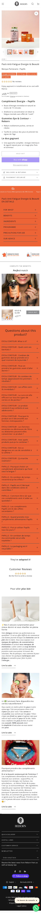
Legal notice (21, 904)
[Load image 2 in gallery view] (15, 52)
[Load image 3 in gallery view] (20, 52)
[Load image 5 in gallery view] (31, 52)
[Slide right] (37, 52)
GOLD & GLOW (18, 309)
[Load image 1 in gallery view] (9, 52)
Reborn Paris (16, 895)
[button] (32, 4)
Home (3, 59)
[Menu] (3, 4)
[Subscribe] (38, 855)
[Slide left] (3, 52)
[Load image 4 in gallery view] (26, 52)
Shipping (12, 96)
